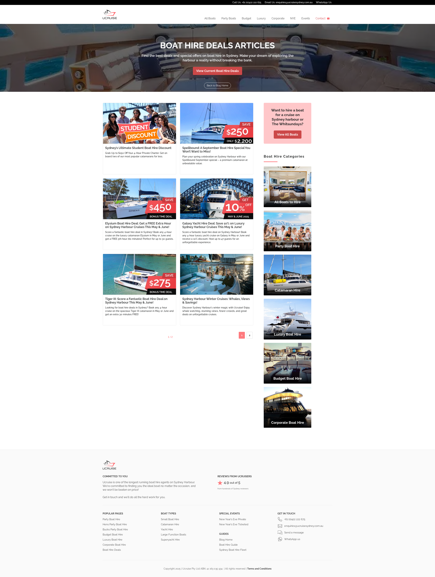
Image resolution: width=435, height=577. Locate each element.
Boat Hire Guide (228, 544)
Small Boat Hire (170, 519)
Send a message (294, 532)
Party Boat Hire (111, 519)
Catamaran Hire (170, 524)
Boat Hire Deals (112, 549)
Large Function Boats (173, 534)
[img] (287, 186)
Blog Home (226, 539)
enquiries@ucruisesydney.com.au (303, 525)
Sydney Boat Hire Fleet (232, 549)
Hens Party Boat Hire (115, 524)
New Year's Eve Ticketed (233, 524)
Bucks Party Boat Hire (115, 529)
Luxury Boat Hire (112, 539)
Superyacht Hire (170, 539)
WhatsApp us (292, 539)
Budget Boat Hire (113, 534)
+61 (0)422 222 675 (294, 519)
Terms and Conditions (259, 568)
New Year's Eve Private (232, 519)
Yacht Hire (167, 529)
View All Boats (287, 134)
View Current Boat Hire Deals (217, 71)
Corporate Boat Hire (114, 544)
